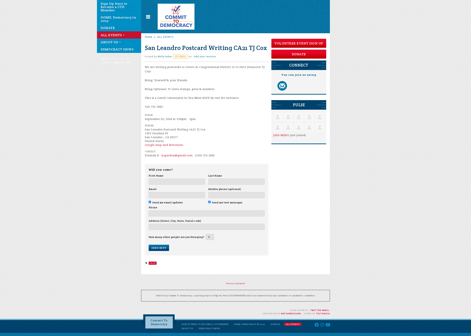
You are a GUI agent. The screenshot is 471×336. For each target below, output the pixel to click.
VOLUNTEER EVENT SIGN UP (298, 43)
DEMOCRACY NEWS (117, 49)
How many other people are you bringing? (176, 237)
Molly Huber (165, 56)
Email (153, 189)
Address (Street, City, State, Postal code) (175, 220)
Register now (122, 62)
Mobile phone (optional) (224, 189)
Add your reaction (205, 56)
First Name (156, 175)
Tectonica (323, 313)
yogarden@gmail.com (177, 155)
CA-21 (153, 263)
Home (148, 36)
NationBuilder (291, 313)
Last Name (215, 175)
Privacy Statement (235, 283)
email (325, 310)
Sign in (105, 58)
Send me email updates (167, 202)
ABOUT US (110, 42)
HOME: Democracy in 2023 (118, 19)
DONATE (108, 28)
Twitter (315, 310)
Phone (153, 207)
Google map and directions (164, 145)
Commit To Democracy (159, 322)
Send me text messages (227, 202)
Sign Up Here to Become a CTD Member (114, 6)
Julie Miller (281, 135)
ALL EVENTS (112, 35)
